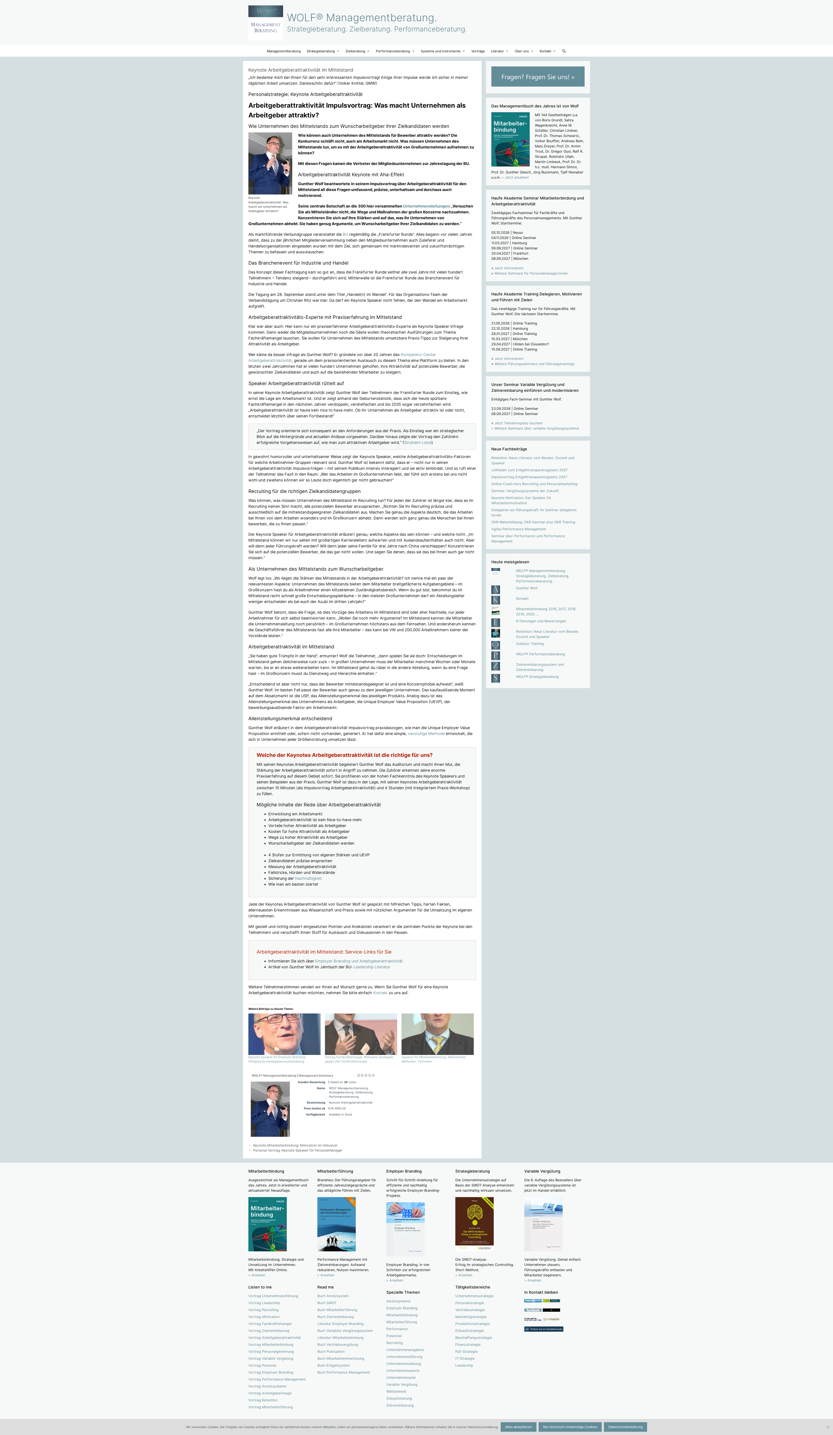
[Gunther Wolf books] (551, 1320)
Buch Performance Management (343, 1372)
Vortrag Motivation (264, 1317)
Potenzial (394, 1336)
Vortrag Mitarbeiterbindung (270, 1344)
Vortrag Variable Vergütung (270, 1358)
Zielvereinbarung (400, 1405)
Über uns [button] (522, 51)
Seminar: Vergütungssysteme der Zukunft (525, 491)
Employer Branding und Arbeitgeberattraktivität (359, 961)
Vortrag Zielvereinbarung (268, 1330)
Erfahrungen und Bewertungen (541, 621)
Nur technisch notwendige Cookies (570, 1427)
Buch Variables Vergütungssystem (345, 1330)
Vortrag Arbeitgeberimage (270, 1393)
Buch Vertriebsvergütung (337, 1344)
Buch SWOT (326, 1303)
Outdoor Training (530, 643)
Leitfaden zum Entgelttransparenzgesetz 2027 (529, 470)
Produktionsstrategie (472, 1323)
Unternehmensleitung (403, 1363)
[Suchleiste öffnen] (564, 51)
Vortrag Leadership (264, 1303)
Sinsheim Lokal (417, 442)
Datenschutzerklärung (625, 1427)
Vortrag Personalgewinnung (271, 1351)
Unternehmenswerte (403, 1370)
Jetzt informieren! (508, 268)
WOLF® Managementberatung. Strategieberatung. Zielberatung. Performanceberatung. (542, 575)
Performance (397, 1329)
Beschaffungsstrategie (473, 1337)
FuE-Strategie (466, 1351)
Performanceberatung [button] (393, 51)
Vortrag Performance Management (277, 1379)
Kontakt (380, 992)
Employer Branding (402, 1308)
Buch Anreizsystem (333, 1296)
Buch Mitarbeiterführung (337, 1310)
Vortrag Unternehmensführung (273, 1296)
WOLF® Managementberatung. (362, 17)
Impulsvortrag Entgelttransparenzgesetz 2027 (529, 477)
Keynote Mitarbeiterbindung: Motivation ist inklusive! (295, 1145)
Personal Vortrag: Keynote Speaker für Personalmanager (298, 1150)
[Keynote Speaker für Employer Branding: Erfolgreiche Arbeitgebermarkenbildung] (284, 1034)
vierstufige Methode (426, 733)
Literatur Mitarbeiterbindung (340, 1337)
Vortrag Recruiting (263, 1310)
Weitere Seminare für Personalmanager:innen (531, 273)
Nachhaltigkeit (308, 878)
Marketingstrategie (470, 1317)
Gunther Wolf (527, 588)
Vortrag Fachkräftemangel (270, 1323)
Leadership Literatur (371, 967)
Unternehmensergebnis (405, 1350)
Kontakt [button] (545, 51)
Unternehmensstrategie (474, 1296)
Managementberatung (284, 51)
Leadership (464, 1365)
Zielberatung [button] (355, 51)
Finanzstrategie (467, 1344)
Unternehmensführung (404, 1356)
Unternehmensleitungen (426, 206)
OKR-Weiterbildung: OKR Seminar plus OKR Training (533, 522)
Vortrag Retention (263, 1400)
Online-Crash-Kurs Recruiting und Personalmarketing (534, 484)
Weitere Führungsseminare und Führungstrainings (534, 364)
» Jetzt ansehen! (515, 177)
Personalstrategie (469, 1303)
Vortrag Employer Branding (270, 1372)
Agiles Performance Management (518, 529)
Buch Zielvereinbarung (335, 1317)
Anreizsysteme (398, 1301)
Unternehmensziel (401, 1377)
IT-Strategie (465, 1358)
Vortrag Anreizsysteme (267, 1386)
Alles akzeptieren (518, 1427)
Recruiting (394, 1343)
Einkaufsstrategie (469, 1330)
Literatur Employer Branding (340, 1323)
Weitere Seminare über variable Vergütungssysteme (536, 428)
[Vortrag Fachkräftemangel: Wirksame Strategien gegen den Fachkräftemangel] (361, 1034)
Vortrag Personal (262, 1365)
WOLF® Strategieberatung (537, 676)
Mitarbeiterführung (401, 1322)
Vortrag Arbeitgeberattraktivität (274, 1337)
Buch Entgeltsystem (333, 1365)
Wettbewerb (396, 1391)
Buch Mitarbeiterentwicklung (340, 1358)
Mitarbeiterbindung (402, 1315)
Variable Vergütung (402, 1384)
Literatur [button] (497, 51)
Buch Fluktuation (331, 1351)
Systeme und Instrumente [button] (441, 51)
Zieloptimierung (399, 1398)
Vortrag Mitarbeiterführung (270, 1407)
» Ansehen (256, 1275)
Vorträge (478, 51)
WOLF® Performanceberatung (540, 654)
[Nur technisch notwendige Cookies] (827, 1427)
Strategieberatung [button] (321, 51)
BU (345, 234)
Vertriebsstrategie (470, 1310)
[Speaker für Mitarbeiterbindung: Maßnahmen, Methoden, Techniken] (438, 1034)
